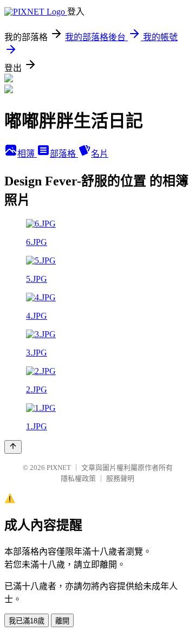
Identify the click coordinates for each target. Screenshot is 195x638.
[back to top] (13, 447)
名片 (99, 153)
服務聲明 (120, 478)
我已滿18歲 (26, 621)
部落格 (64, 153)
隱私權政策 (78, 478)
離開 (62, 621)
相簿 (27, 153)
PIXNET (59, 467)
